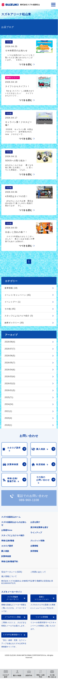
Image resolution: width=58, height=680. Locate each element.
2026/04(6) (10, 370)
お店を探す (35, 522)
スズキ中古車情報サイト (12, 635)
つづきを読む (25, 64)
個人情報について (9, 576)
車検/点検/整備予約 (9, 561)
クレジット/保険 (37, 540)
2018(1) (8, 425)
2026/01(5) (10, 390)
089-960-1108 (29, 500)
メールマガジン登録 (13, 617)
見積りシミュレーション (42, 598)
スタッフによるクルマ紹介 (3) (19, 316)
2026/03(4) (10, 376)
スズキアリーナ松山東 (16, 14)
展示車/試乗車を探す (39, 527)
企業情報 (34, 546)
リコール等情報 (41, 617)
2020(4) (8, 418)
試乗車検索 (6, 556)
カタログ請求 (7, 546)
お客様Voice (6, 530)
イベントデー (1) (12, 302)
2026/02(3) (10, 383)
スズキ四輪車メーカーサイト (12, 598)
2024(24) (9, 404)
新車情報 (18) (11, 288)
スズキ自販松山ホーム (11, 517)
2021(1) (8, 411)
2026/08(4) (10, 342)
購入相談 (5, 551)
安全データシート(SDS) (11, 572)
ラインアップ (36, 532)
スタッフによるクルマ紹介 (12, 535)
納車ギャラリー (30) (14, 323)
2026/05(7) (10, 363)
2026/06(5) (10, 356)
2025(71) (9, 397)
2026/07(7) (10, 349)
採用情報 (34, 551)
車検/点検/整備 (7, 540)
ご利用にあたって (38, 572)
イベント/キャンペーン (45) (18, 295)
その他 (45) (10, 309)
